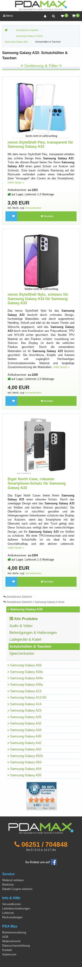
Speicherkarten (21, 653)
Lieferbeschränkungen (16, 908)
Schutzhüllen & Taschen (48, 41)
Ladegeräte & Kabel (25, 639)
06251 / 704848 (44, 844)
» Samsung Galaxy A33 (24, 609)
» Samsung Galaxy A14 (24, 704)
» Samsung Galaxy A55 (24, 775)
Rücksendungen (12, 917)
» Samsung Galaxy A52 (24, 749)
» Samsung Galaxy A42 (24, 743)
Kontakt (7, 950)
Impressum (9, 954)
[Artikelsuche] (53, 16)
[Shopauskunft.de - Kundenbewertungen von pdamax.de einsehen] (41, 795)
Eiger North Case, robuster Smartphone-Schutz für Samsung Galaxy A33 (37, 483)
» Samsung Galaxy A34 (24, 730)
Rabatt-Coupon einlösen (17, 889)
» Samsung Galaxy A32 (24, 723)
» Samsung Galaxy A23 (24, 710)
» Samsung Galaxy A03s (25, 672)
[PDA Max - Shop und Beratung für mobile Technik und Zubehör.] (6, 30)
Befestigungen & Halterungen (33, 633)
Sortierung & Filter (41, 65)
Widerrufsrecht (11, 941)
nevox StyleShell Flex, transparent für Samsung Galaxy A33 (40, 144)
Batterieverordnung (14, 932)
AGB (5, 936)
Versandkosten (33, 208)
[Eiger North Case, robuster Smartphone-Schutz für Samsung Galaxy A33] (41, 445)
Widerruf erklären (13, 880)
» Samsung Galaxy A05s (25, 684)
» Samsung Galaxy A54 (24, 769)
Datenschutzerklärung (16, 945)
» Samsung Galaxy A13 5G (27, 697)
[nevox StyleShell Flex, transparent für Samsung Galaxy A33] (41, 109)
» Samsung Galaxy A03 (24, 665)
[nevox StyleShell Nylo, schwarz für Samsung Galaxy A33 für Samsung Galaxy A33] (41, 261)
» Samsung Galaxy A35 (24, 736)
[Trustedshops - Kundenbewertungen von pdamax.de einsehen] (25, 795)
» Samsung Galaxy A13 (24, 691)
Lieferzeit (8, 913)
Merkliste (8, 884)
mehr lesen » (16, 182)
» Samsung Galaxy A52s (25, 756)
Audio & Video (20, 626)
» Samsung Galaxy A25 (24, 717)
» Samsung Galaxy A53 (24, 762)
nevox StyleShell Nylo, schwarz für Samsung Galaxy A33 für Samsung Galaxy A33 (38, 298)
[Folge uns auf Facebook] (41, 861)
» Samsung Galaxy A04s (25, 678)
